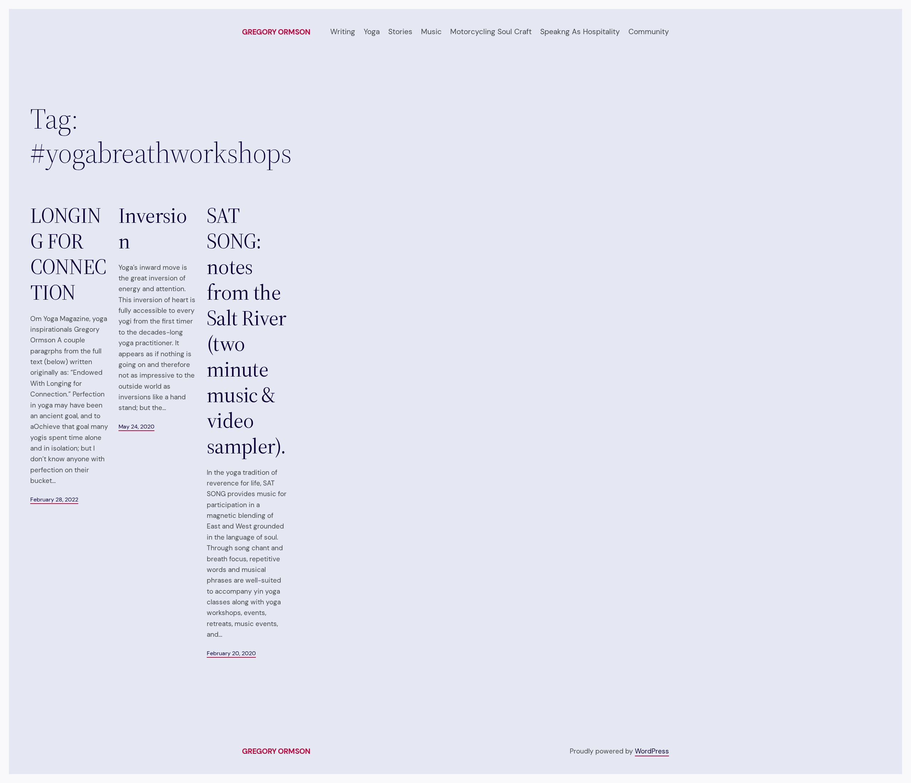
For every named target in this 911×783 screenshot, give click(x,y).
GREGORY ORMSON (276, 32)
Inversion (153, 228)
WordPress (652, 751)
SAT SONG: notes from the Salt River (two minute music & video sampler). (246, 331)
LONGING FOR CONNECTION (68, 254)
